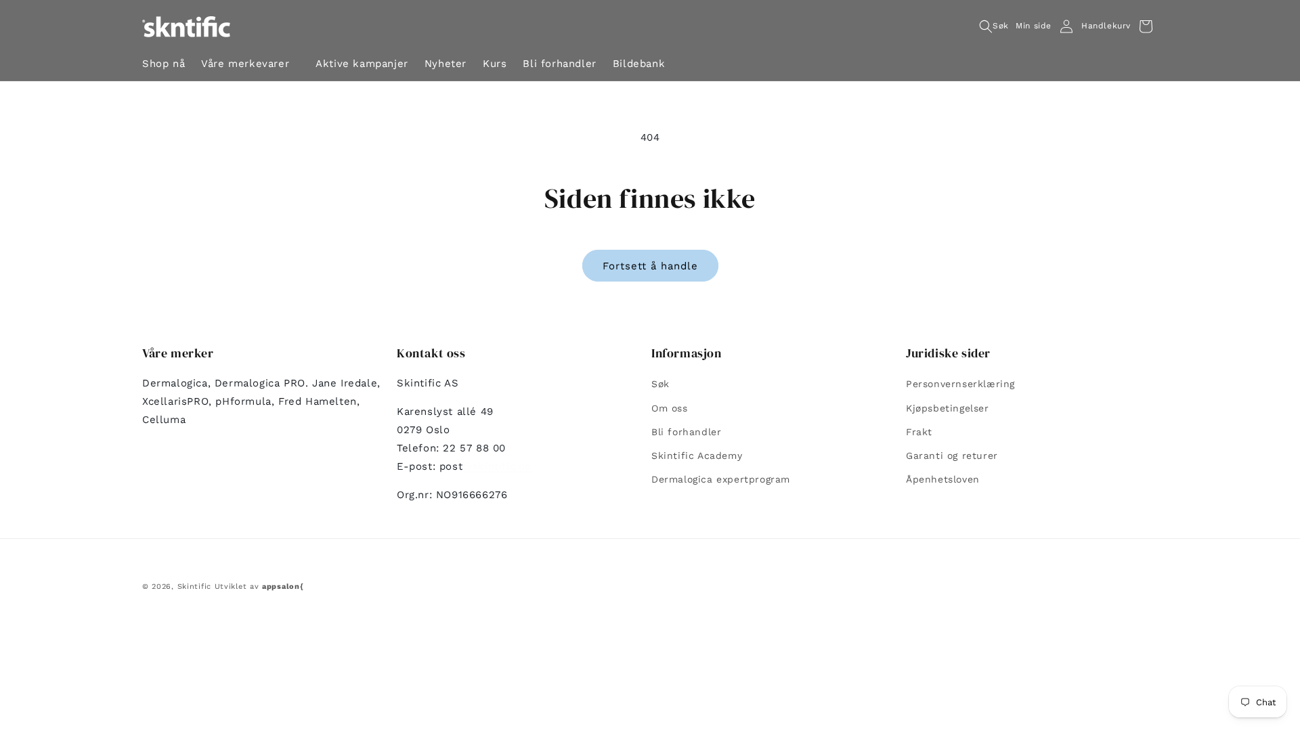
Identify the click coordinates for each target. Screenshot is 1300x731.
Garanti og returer (952, 455)
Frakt (919, 431)
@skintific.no (497, 466)
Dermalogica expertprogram (720, 479)
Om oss (669, 408)
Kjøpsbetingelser (947, 408)
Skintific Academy (696, 455)
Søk (660, 383)
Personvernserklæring (960, 383)
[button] (250, 65)
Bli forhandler (686, 431)
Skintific (194, 586)
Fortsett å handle (650, 266)
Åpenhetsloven (943, 479)
